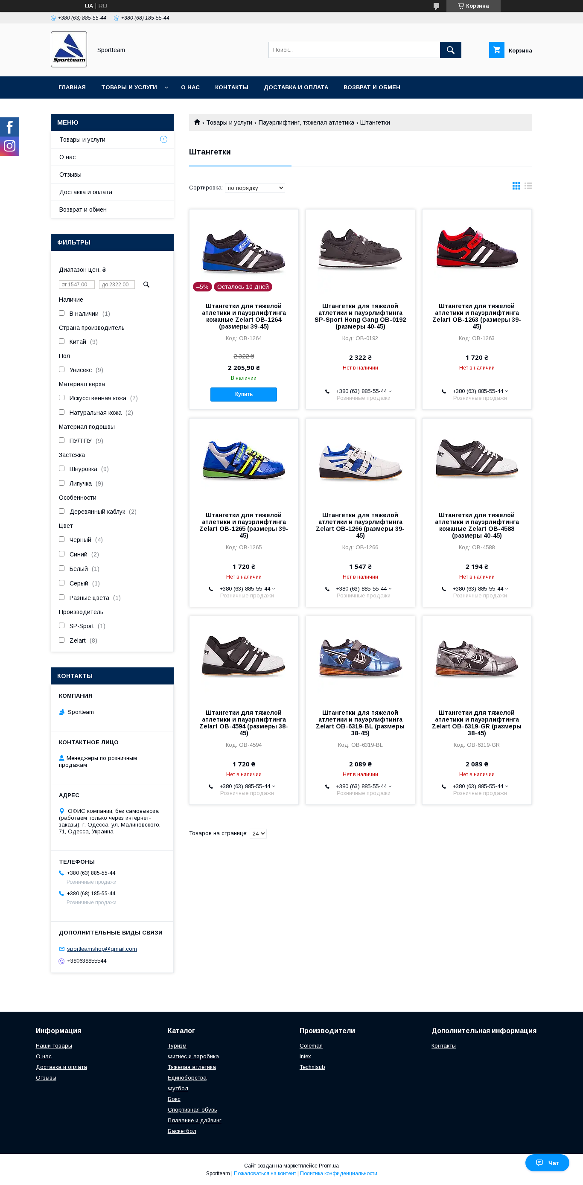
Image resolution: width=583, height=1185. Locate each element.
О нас (190, 87)
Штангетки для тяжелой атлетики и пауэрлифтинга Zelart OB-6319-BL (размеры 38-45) (360, 723)
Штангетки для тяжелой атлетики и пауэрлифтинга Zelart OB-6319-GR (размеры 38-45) (477, 723)
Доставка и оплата (296, 87)
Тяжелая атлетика (192, 1067)
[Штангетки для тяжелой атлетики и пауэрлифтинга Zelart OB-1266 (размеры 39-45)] (360, 461)
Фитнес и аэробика (193, 1056)
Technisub (312, 1067)
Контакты (231, 87)
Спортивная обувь (192, 1109)
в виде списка (528, 188)
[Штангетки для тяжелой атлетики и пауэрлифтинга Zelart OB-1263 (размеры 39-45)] (477, 252)
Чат (553, 1162)
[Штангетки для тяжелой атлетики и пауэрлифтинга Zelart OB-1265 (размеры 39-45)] (243, 461)
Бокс (174, 1099)
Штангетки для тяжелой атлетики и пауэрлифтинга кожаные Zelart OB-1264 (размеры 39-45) (244, 316)
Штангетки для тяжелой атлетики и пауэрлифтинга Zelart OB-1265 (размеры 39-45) (243, 525)
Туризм (177, 1045)
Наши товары (54, 1045)
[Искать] (450, 50)
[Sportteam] (69, 65)
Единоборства (187, 1077)
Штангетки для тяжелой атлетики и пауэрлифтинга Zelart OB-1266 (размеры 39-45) (360, 525)
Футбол (178, 1088)
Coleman (311, 1045)
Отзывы (70, 174)
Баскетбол (182, 1131)
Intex (305, 1056)
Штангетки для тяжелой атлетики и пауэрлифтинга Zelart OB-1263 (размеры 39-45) (476, 316)
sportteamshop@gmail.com (102, 949)
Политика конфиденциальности (338, 1173)
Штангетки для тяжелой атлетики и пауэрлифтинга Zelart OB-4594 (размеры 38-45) (243, 723)
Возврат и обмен (372, 87)
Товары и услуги (129, 87)
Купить (244, 394)
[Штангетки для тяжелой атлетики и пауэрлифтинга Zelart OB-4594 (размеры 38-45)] (243, 659)
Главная (72, 87)
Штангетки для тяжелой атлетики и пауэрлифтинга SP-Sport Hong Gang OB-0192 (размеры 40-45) (360, 316)
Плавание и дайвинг (195, 1120)
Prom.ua (329, 1166)
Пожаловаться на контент (265, 1173)
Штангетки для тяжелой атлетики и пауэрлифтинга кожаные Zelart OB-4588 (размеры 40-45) (477, 525)
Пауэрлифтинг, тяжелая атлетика (306, 122)
